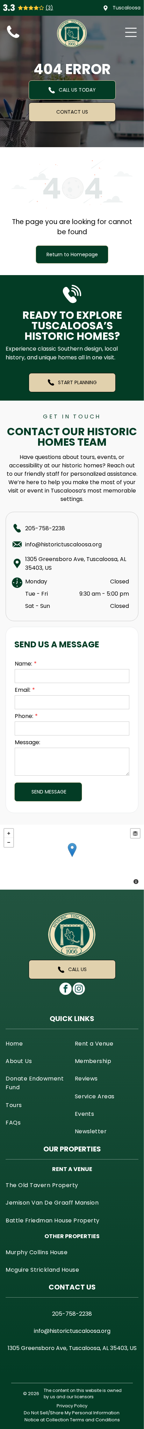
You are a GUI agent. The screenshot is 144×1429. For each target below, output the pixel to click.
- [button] (8, 842)
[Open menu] (131, 32)
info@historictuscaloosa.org (63, 544)
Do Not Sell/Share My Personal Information (72, 1412)
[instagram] (79, 990)
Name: (23, 664)
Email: (22, 690)
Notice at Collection (46, 1419)
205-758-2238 (45, 528)
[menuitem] (37, 1043)
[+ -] (72, 857)
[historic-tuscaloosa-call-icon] (13, 38)
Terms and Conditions (95, 1419)
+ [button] (8, 833)
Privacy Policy (72, 1405)
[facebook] (65, 990)
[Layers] (135, 833)
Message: (27, 742)
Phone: (24, 716)
